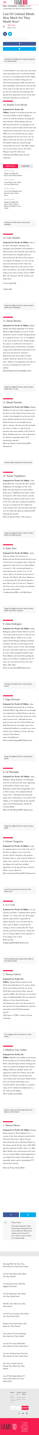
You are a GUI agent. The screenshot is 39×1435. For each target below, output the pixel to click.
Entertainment (12, 6)
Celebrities (21, 6)
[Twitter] (10, 34)
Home (5, 6)
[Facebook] (5, 34)
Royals (12, 1392)
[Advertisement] (19, 1190)
